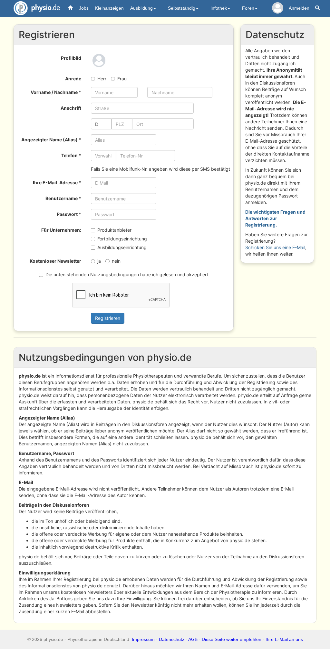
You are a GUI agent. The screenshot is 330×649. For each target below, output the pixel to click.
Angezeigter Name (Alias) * (51, 139)
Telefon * (71, 155)
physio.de (37, 8)
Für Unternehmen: (61, 230)
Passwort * (69, 214)
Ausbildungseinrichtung (122, 247)
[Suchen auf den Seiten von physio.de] (318, 8)
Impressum (143, 639)
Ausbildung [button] (141, 8)
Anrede (73, 78)
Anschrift (71, 108)
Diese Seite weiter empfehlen (231, 639)
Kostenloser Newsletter (55, 261)
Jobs (84, 8)
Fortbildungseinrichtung (122, 238)
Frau (122, 78)
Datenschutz (171, 639)
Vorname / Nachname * (56, 92)
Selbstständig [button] (181, 8)
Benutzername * (63, 198)
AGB (193, 639)
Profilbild (71, 58)
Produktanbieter (114, 230)
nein (116, 261)
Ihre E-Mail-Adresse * (57, 182)
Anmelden (299, 8)
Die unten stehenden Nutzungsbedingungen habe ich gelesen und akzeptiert (126, 274)
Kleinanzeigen (109, 8)
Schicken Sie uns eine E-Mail (275, 247)
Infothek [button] (218, 8)
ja (99, 261)
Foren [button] (248, 8)
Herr (101, 78)
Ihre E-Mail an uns (284, 639)
